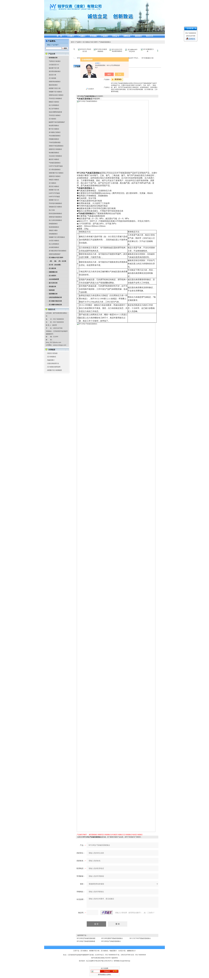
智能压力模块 (53, 230)
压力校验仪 (52, 183)
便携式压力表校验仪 (55, 149)
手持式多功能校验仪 (55, 203)
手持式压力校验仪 (54, 115)
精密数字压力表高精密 (54, 370)
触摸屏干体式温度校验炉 (57, 122)
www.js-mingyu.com (59, 345)
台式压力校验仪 (54, 240)
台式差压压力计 (54, 64)
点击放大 (91, 89)
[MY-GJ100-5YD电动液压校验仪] (104, 49)
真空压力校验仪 (54, 186)
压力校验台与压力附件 (90, 42)
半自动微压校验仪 (54, 136)
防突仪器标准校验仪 (55, 213)
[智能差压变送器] (151, 50)
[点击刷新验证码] (107, 913)
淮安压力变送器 (52, 353)
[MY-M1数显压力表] (135, 49)
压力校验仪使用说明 (53, 367)
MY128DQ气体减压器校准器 (86, 938)
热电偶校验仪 (53, 234)
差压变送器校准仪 (54, 71)
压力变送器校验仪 (54, 169)
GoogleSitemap (125, 961)
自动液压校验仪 (54, 247)
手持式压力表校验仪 (55, 98)
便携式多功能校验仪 (55, 217)
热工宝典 (52, 210)
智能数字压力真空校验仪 (57, 237)
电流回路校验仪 (54, 227)
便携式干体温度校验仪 (56, 146)
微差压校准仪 (53, 85)
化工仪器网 (89, 961)
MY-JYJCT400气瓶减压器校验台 (140, 938)
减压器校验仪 (93, 834)
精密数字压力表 (54, 190)
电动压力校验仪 (137, 834)
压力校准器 (52, 78)
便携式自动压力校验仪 (56, 95)
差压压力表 (52, 75)
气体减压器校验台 (105, 42)
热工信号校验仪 (54, 108)
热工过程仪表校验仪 (55, 220)
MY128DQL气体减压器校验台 (111, 941)
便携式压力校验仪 (54, 176)
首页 (72, 42)
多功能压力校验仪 (117, 834)
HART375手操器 (54, 196)
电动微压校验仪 (54, 152)
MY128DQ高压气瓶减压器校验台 (112, 938)
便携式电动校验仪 (54, 81)
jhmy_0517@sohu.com (53, 342)
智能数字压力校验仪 (55, 92)
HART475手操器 (54, 193)
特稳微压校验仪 (54, 139)
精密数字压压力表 (54, 88)
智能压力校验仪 (54, 180)
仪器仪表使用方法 (53, 363)
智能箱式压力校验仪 (55, 207)
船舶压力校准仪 (54, 102)
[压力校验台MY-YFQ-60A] (120, 49)
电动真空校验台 (54, 125)
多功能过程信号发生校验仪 (57, 251)
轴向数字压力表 (54, 68)
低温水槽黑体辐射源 (55, 112)
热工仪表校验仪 (54, 105)
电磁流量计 (51, 360)
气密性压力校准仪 (54, 61)
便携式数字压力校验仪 (56, 173)
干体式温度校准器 (54, 142)
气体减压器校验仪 (54, 163)
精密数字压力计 (54, 200)
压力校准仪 (52, 119)
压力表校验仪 (51, 357)
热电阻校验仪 (53, 224)
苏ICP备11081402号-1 (105, 961)
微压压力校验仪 (54, 159)
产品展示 (78, 42)
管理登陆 (116, 961)
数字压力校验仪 (54, 129)
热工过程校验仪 (54, 244)
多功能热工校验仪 (54, 132)
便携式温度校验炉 (54, 254)
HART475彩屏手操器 (56, 166)
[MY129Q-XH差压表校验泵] (88, 49)
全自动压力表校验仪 (55, 156)
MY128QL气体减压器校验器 (86, 941)
